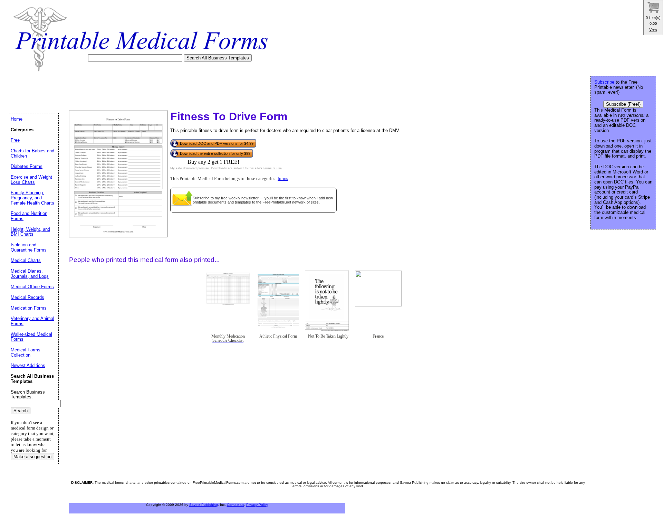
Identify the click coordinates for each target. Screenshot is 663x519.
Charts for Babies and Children (32, 153)
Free (15, 140)
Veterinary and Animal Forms (32, 321)
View (653, 29)
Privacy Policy (257, 505)
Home (16, 119)
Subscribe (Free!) (623, 104)
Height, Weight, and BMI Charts (30, 232)
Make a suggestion (32, 456)
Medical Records (27, 297)
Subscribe (201, 198)
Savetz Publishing (203, 505)
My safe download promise (189, 168)
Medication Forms (29, 308)
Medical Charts (26, 260)
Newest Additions (28, 365)
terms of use (272, 168)
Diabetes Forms (26, 166)
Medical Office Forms (32, 286)
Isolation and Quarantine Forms (29, 247)
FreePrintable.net (276, 202)
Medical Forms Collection (25, 352)
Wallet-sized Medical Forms (31, 337)
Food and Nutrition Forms (29, 216)
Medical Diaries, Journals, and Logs (30, 273)
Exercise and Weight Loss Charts (31, 179)
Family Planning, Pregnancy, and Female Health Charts (32, 197)
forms (283, 178)
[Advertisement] (132, 88)
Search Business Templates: (28, 394)
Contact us (235, 505)
